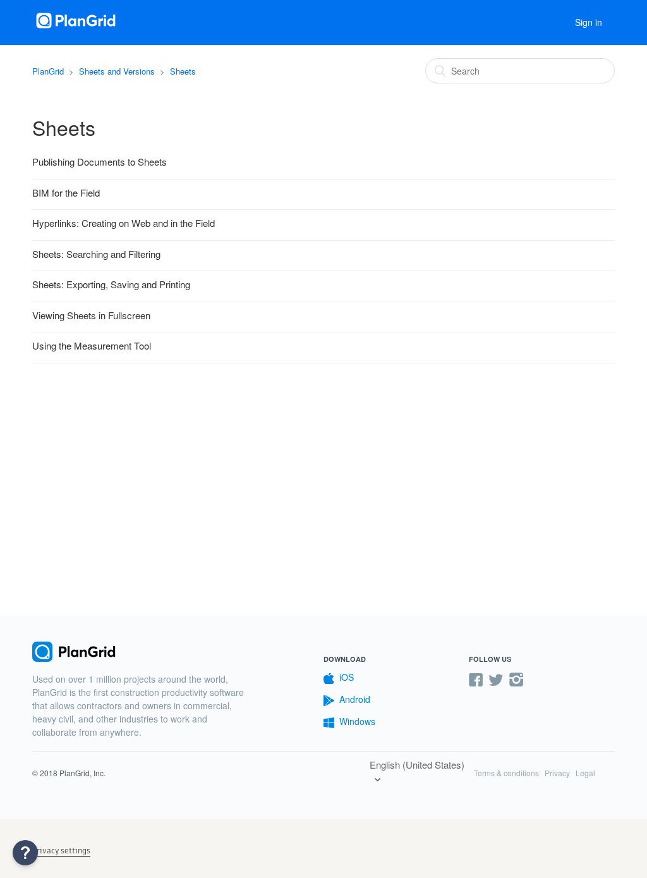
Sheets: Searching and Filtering (96, 253)
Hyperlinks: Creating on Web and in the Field (123, 222)
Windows (357, 721)
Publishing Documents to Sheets (99, 161)
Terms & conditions (506, 772)
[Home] (76, 28)
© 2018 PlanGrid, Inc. (69, 772)
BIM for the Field (66, 192)
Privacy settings (61, 850)
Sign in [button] (588, 22)
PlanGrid (48, 71)
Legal (585, 772)
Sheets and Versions (117, 71)
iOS (346, 677)
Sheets (183, 71)
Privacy (557, 772)
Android (354, 699)
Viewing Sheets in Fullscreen (91, 315)
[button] (25, 852)
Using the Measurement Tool (91, 345)
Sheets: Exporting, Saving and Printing (111, 284)
